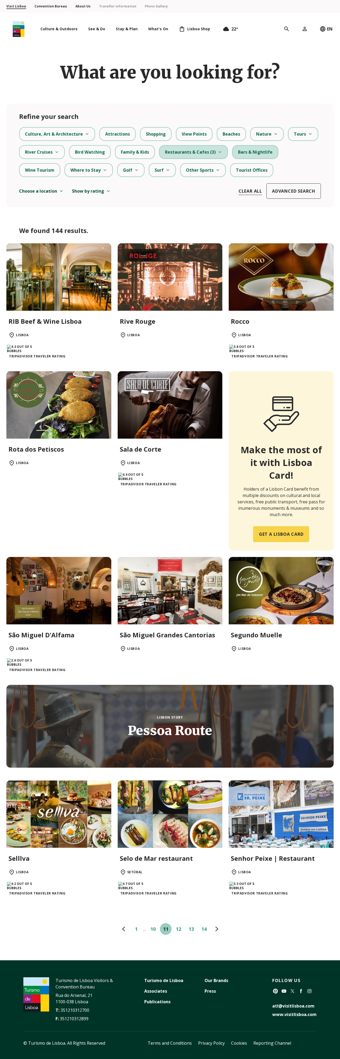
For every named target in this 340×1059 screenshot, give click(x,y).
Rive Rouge (137, 321)
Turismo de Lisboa (163, 980)
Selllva (18, 858)
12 (178, 929)
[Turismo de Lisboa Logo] (18, 29)
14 (204, 929)
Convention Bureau (51, 6)
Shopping (156, 134)
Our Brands (216, 980)
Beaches (231, 134)
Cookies (239, 1043)
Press (210, 991)
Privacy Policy (211, 1043)
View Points (194, 134)
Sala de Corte (140, 449)
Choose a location (38, 191)
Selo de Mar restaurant (156, 858)
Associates (155, 991)
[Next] (217, 929)
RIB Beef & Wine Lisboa (45, 321)
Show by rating (88, 191)
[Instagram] (309, 991)
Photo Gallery (156, 6)
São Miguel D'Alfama (41, 634)
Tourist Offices (251, 170)
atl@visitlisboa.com (293, 1006)
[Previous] (123, 929)
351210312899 (74, 1019)
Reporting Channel (272, 1043)
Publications (157, 1002)
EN (330, 29)
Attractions (117, 134)
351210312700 (75, 1010)
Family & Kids (135, 152)
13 (191, 929)
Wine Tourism (39, 170)
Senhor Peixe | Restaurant (273, 858)
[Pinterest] (275, 991)
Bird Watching (90, 152)
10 (153, 929)
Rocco (240, 321)
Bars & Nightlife (255, 152)
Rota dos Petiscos (36, 449)
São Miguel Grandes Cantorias (167, 634)
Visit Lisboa (16, 6)
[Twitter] (292, 991)
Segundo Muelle (256, 634)
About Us (83, 6)
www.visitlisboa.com (294, 1014)
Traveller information (117, 6)
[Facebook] (301, 991)
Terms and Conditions (170, 1043)
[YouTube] (284, 991)
